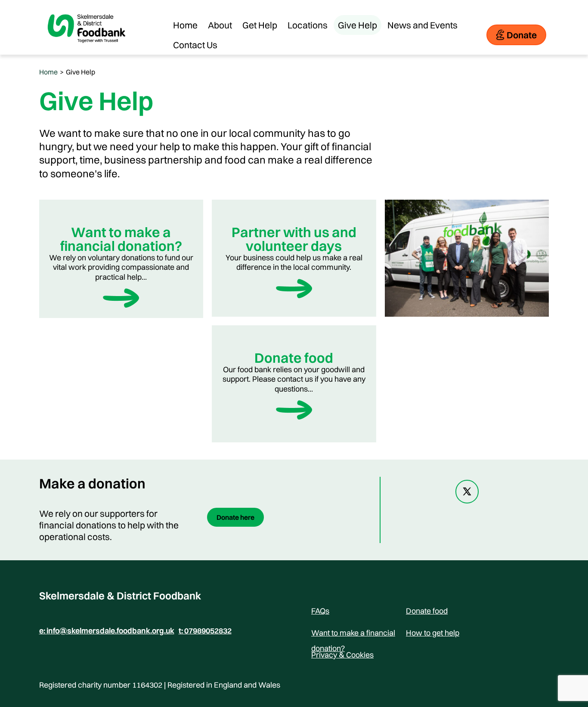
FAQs (320, 611)
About (220, 25)
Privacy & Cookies (342, 655)
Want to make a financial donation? (353, 634)
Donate (522, 34)
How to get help (432, 633)
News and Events (422, 25)
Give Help (357, 25)
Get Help (259, 25)
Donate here (235, 517)
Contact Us (195, 44)
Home (185, 25)
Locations (308, 25)
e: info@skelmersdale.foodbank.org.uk (106, 631)
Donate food (427, 611)
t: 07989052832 (205, 631)
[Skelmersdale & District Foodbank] (86, 49)
